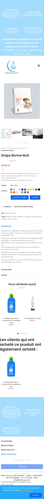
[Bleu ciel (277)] (19, 189)
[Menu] (2, 66)
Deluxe (38, 217)
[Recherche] (34, 66)
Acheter (35, 197)
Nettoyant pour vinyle (33, 318)
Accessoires (6, 270)
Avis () (12, 160)
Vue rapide (16, 302)
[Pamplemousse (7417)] (14, 192)
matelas (20, 217)
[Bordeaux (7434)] (25, 189)
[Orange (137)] (11, 192)
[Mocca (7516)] (36, 189)
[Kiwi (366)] (31, 189)
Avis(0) (4, 275)
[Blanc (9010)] (17, 189)
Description (6, 226)
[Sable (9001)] (19, 192)
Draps (33, 217)
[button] (3, 101)
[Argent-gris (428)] (14, 189)
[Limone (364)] (22, 192)
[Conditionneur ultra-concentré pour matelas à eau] (11, 303)
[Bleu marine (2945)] (22, 189)
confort (4, 219)
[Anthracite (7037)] (11, 189)
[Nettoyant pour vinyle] (33, 303)
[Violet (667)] (25, 192)
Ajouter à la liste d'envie (23, 207)
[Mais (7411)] (33, 189)
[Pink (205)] (28, 192)
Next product (41, 149)
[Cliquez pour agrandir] (5, 123)
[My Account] (42, 66)
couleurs (27, 217)
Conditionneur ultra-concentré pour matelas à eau (11, 320)
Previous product (36, 149)
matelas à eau (11, 217)
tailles (14, 219)
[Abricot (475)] (17, 192)
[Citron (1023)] (28, 189)
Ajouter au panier (19, 197)
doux (10, 219)
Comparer (7, 207)
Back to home (39, 149)
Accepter (35, 495)
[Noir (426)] (39, 189)
